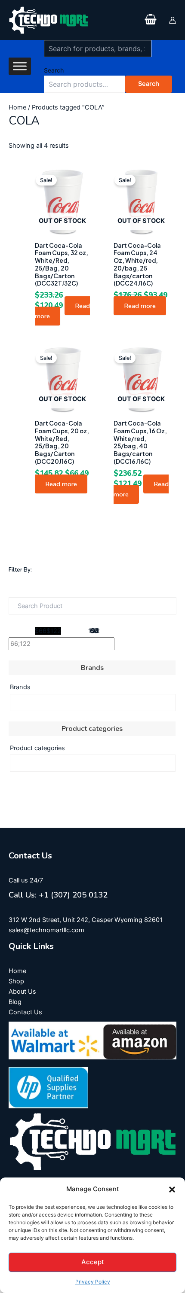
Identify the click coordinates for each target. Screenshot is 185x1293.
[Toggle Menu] (20, 66)
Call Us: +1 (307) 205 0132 (58, 895)
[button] (172, 1189)
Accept (92, 1262)
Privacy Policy (92, 1281)
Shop (16, 981)
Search (54, 70)
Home (17, 107)
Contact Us (25, 1012)
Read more (140, 305)
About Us (22, 991)
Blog (15, 1002)
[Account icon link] (172, 20)
